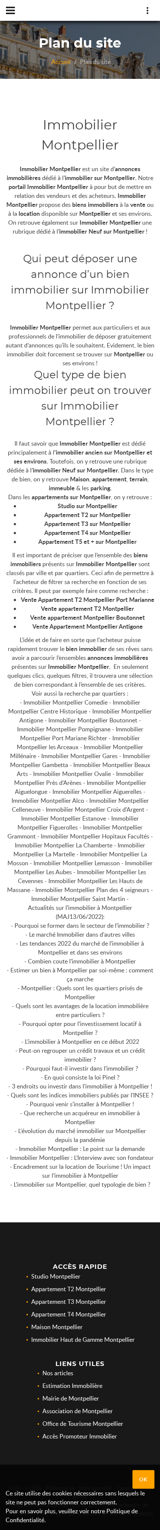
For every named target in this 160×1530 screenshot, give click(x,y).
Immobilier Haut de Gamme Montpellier (83, 1339)
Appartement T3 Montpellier (68, 1302)
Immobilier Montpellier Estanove (63, 818)
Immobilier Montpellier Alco (48, 800)
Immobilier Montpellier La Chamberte (63, 845)
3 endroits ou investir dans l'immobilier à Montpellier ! (82, 1086)
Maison (79, 479)
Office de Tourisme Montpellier (82, 1424)
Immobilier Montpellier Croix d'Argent (95, 809)
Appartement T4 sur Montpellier (87, 532)
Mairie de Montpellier (70, 1398)
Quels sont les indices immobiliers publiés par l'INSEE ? (82, 1095)
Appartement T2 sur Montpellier (87, 514)
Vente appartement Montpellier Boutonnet (87, 617)
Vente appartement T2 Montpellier (87, 608)
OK (143, 1479)
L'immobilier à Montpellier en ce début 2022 (82, 1041)
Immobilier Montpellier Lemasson (76, 863)
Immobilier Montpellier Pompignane (64, 729)
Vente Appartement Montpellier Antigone (87, 626)
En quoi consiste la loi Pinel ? (81, 1077)
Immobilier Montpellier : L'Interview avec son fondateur (82, 1158)
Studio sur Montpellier (87, 505)
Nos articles (57, 1373)
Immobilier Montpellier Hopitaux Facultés (95, 836)
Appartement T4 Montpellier (68, 1314)
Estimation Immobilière (72, 1386)
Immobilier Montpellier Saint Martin (78, 899)
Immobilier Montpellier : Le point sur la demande (82, 1149)
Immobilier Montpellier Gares (79, 756)
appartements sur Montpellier (71, 497)
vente (137, 204)
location (29, 213)
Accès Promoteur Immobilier (79, 1436)
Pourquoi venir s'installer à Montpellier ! (82, 1104)
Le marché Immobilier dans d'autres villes (82, 934)
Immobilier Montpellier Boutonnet (92, 720)
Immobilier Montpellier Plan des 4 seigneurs (92, 890)
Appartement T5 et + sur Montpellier (87, 541)
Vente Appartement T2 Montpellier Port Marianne (87, 599)
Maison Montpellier (57, 1327)
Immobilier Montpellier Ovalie (72, 774)
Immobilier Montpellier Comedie (65, 702)
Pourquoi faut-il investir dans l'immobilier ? (82, 1068)
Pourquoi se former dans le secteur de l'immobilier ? (82, 925)
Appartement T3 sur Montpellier (87, 523)
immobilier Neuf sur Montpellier (101, 231)
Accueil (61, 62)
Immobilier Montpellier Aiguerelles (97, 792)
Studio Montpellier (55, 1276)
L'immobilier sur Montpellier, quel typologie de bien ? (82, 1184)
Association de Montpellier (77, 1411)
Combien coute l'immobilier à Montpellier (82, 961)
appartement (109, 479)
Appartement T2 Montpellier (68, 1289)
